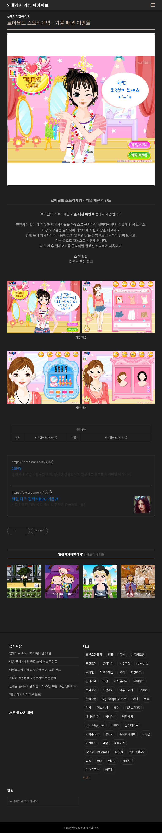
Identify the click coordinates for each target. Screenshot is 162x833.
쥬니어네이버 (127, 734)
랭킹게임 (127, 716)
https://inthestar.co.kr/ (28, 462)
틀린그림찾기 (137, 752)
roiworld (142, 663)
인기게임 (91, 681)
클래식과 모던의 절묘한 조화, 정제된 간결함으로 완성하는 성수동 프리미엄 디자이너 (71, 473)
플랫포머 (91, 663)
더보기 (86, 777)
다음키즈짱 (137, 654)
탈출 (105, 743)
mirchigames (95, 725)
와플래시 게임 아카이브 (28, 5)
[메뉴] (153, 5)
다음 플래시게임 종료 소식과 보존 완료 (33, 661)
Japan (143, 690)
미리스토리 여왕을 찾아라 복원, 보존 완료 (35, 670)
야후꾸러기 (126, 690)
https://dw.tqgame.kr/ (28, 492)
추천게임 (108, 690)
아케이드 (91, 743)
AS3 (99, 760)
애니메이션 (92, 716)
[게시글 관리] (25, 531)
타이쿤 (146, 734)
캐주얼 (109, 769)
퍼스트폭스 (92, 769)
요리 (122, 672)
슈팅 (135, 699)
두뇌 (146, 699)
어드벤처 (102, 707)
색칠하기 (127, 760)
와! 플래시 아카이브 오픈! (25, 694)
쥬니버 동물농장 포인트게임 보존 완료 (33, 678)
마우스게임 (106, 672)
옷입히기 (91, 690)
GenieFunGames (97, 752)
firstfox (91, 699)
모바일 (90, 672)
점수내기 (119, 743)
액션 (105, 681)
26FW (16, 468)
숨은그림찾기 (133, 707)
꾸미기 (109, 734)
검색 (75, 801)
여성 (88, 707)
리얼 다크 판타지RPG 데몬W (35, 498)
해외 (116, 707)
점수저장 (124, 663)
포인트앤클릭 (94, 654)
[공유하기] (19, 531)
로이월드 (139, 681)
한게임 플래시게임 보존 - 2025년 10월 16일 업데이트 (42, 686)
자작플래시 (121, 681)
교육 (88, 760)
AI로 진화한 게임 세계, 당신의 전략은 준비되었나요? (48, 504)
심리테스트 (131, 725)
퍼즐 (110, 654)
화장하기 (136, 672)
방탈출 (119, 752)
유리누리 (108, 663)
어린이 (112, 760)
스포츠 (115, 725)
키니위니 (110, 716)
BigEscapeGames (114, 699)
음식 (122, 654)
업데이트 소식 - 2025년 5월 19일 (30, 653)
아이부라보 (92, 734)
